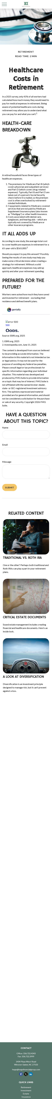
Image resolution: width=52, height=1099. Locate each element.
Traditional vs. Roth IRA (22, 558)
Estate (26, 1093)
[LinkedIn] (31, 1074)
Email (5, 444)
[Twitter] (26, 1074)
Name (5, 427)
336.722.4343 (29, 1053)
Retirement (26, 1087)
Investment (26, 1090)
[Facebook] (21, 1074)
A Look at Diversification (23, 677)
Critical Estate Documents (24, 617)
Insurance (26, 1097)
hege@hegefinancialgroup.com (26, 1069)
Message (6, 461)
